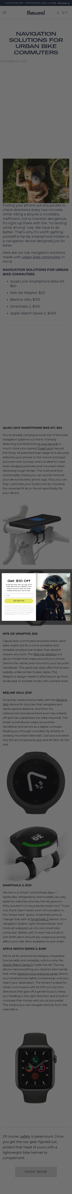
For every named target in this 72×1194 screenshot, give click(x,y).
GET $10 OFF (18, 601)
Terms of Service (10, 614)
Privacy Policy (30, 612)
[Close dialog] (68, 575)
